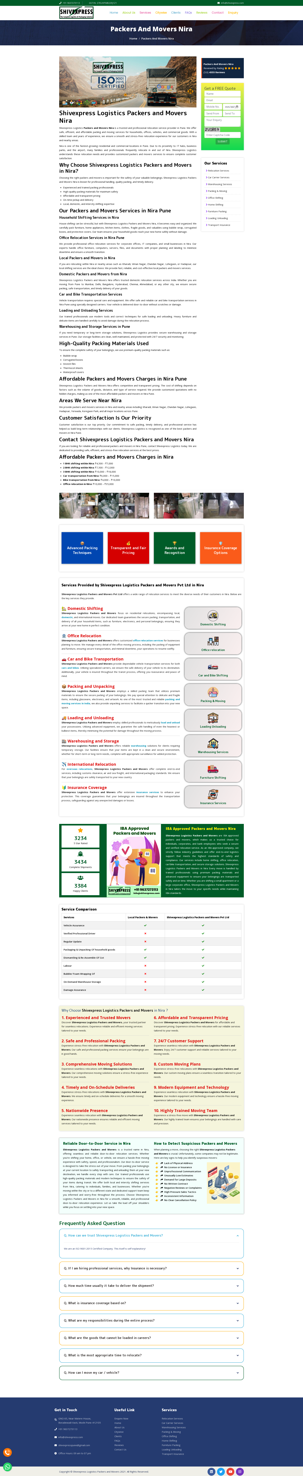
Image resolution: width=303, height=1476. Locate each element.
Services (145, 13)
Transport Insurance (219, 224)
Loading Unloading (218, 218)
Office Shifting (215, 197)
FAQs (188, 13)
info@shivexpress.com (232, 2)
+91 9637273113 (71, 2)
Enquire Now (121, 1418)
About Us (128, 13)
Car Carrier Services (218, 177)
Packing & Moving (217, 191)
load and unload (170, 722)
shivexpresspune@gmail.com (74, 1445)
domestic (67, 617)
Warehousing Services (220, 184)
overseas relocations (79, 768)
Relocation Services (218, 170)
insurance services (147, 792)
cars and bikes (70, 667)
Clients (176, 13)
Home (114, 13)
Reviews (201, 13)
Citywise (161, 13)
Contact (218, 13)
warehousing (138, 745)
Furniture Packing (217, 211)
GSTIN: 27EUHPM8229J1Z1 (103, 2)
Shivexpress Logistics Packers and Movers (96, 1471)
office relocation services (148, 640)
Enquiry (233, 13)
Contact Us (120, 1449)
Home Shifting (215, 204)
